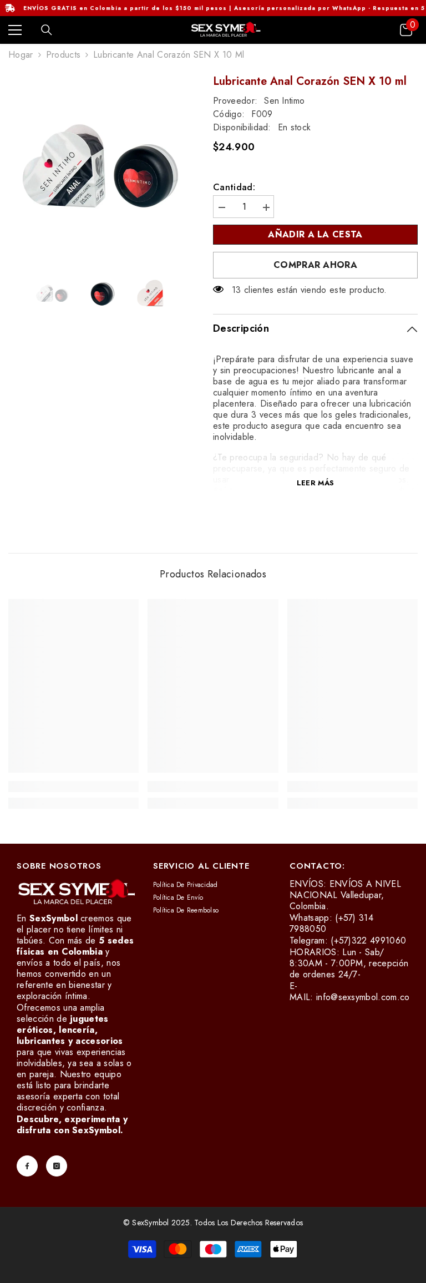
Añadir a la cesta (315, 234)
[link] (73, 786)
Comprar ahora (315, 264)
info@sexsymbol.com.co (363, 997)
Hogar (20, 54)
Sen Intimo (284, 100)
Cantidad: (234, 187)
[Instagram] (56, 1165)
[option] (102, 168)
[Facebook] (27, 1165)
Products (63, 54)
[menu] (15, 30)
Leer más (315, 483)
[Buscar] (46, 30)
